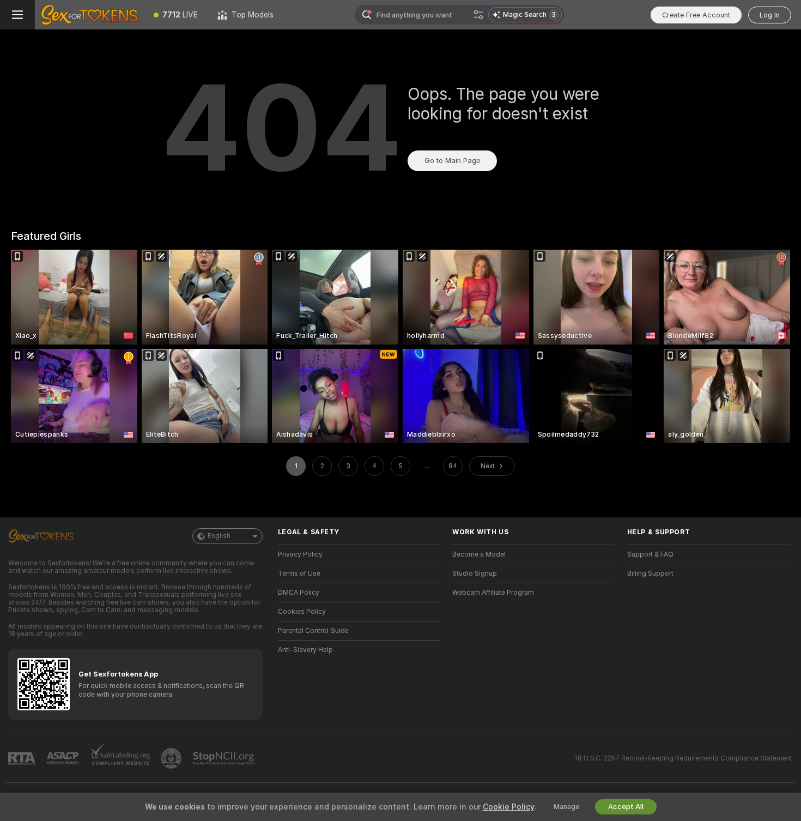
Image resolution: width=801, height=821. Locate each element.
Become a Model (479, 554)
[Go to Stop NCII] (224, 758)
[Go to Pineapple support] (172, 758)
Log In (770, 15)
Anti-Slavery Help (305, 650)
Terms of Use (299, 573)
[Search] (478, 14)
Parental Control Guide (313, 631)
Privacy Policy (300, 554)
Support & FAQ (650, 554)
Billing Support (650, 573)
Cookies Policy (302, 611)
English (219, 536)
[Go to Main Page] (89, 14)
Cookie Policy (508, 806)
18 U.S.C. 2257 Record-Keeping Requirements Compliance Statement (683, 758)
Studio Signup (474, 573)
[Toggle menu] (17, 14)
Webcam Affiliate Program (493, 592)
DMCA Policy (298, 592)
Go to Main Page (452, 160)
